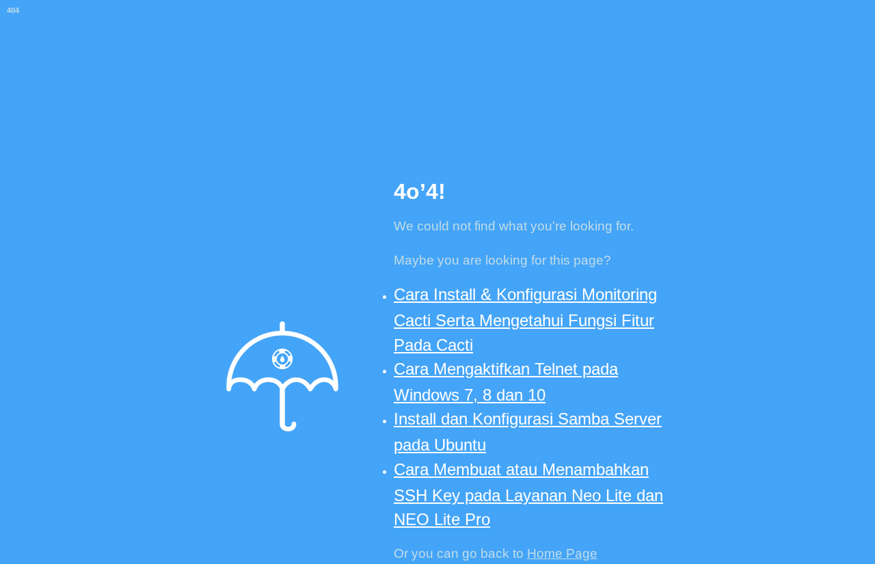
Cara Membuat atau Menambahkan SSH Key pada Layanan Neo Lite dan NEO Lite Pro (528, 494)
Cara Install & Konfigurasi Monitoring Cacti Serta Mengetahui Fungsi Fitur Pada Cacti (525, 319)
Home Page (562, 553)
